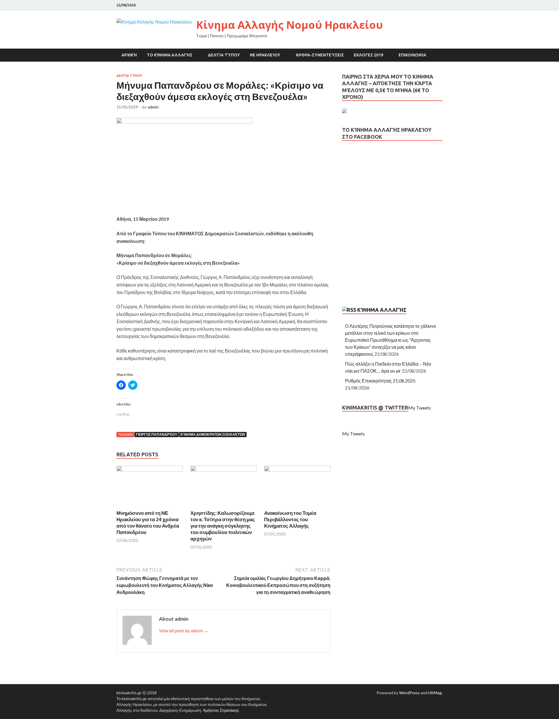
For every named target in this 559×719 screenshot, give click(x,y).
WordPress (409, 692)
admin (153, 107)
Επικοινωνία (412, 55)
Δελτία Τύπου (224, 55)
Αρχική (129, 55)
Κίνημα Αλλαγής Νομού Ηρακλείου (289, 25)
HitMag (435, 692)
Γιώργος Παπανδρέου (156, 434)
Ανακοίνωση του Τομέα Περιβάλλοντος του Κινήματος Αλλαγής (290, 519)
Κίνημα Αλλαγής (381, 310)
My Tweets (419, 407)
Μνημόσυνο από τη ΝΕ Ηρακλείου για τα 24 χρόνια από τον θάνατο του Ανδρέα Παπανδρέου (147, 522)
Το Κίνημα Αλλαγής (169, 55)
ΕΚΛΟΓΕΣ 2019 (368, 55)
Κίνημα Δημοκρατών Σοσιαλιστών (213, 434)
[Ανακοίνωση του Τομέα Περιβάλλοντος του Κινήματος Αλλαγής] (297, 469)
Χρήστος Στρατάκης (221, 710)
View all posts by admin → (183, 630)
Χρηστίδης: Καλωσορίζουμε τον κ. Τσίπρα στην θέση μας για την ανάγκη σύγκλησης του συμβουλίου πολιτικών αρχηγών (222, 526)
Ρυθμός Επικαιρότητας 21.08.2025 (380, 380)
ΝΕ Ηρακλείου (265, 55)
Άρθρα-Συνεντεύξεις (320, 55)
